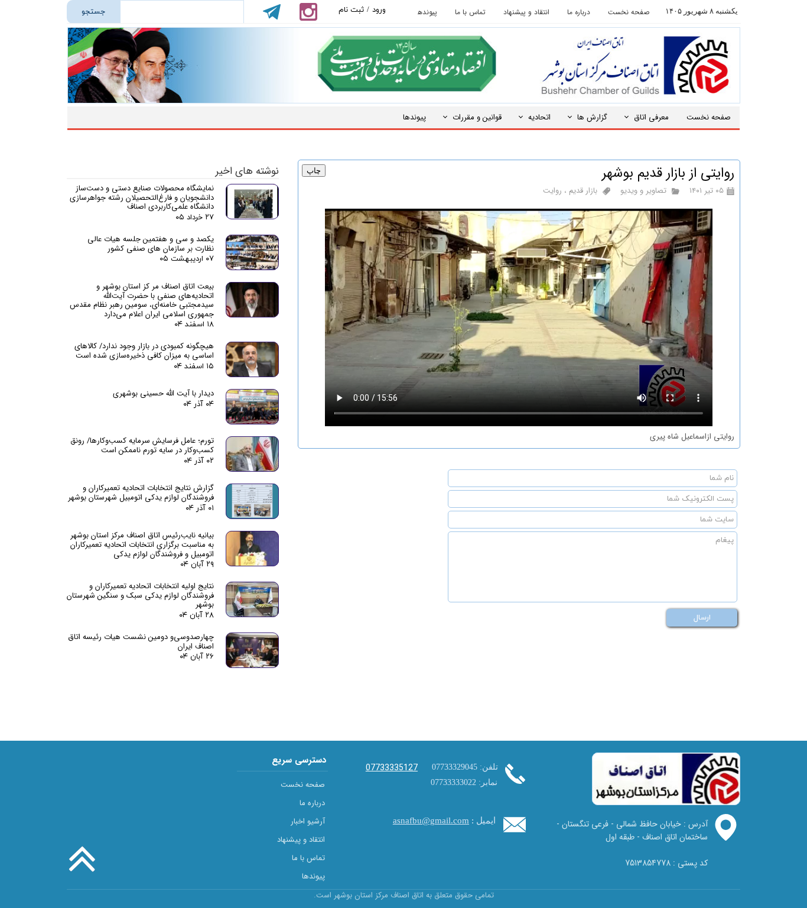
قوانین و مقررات (477, 117)
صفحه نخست (628, 12)
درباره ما (578, 12)
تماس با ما (470, 12)
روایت (552, 190)
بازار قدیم (583, 190)
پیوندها (426, 12)
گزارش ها (592, 117)
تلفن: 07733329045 (465, 767)
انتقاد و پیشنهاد (526, 12)
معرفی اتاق (651, 117)
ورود (379, 10)
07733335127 (392, 767)
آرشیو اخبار (308, 821)
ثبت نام (351, 10)
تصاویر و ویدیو (643, 190)
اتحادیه (539, 117)
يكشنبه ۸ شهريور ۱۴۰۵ (701, 11)
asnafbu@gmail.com (431, 820)
